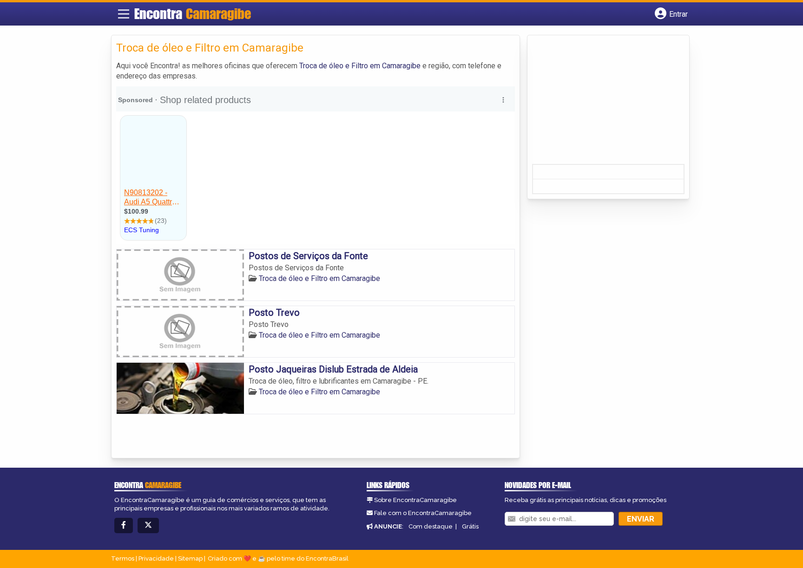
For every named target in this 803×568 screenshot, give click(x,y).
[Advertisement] (601, 103)
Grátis (470, 526)
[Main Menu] (123, 14)
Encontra (192, 13)
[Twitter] (148, 525)
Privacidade (156, 558)
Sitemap (190, 558)
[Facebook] (123, 525)
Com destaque (430, 526)
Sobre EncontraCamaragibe (415, 499)
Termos (122, 558)
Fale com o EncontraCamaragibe (423, 512)
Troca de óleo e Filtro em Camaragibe (360, 65)
